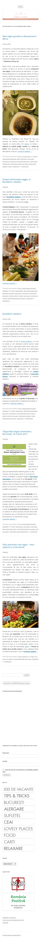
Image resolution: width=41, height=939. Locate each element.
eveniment (25, 293)
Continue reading (25, 151)
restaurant (6, 161)
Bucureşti (24, 159)
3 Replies (5, 552)
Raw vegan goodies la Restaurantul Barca (19, 37)
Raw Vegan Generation (10, 529)
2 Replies (5, 187)
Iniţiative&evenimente (29, 288)
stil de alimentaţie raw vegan (19, 164)
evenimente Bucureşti (23, 413)
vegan (10, 166)
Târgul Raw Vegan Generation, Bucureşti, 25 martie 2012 (17, 432)
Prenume (6, 753)
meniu (26, 144)
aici (34, 454)
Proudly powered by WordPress (12, 935)
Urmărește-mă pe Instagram (12, 691)
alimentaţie (19, 291)
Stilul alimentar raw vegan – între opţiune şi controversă (18, 546)
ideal (26, 646)
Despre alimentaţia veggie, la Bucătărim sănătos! (16, 180)
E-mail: (5, 761)
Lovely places (26, 156)
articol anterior (26, 341)
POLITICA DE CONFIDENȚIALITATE (13, 920)
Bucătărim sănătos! (14, 197)
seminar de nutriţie (25, 416)
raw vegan (31, 159)
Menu (20, 6)
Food (19, 156)
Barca (18, 159)
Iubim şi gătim (13, 296)
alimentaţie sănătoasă (9, 159)
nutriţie (21, 296)
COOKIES (5, 923)
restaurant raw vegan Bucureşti (19, 161)
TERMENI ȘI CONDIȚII (9, 918)
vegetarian (16, 166)
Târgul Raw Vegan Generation (19, 532)
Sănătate (5, 291)
